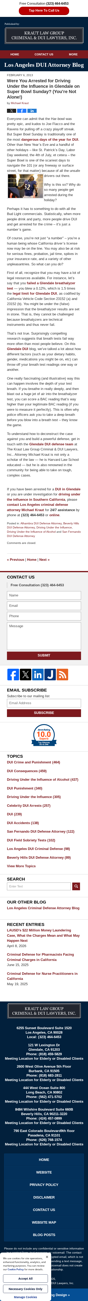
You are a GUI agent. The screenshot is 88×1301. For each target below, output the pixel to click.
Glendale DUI (18, 349)
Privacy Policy (44, 1185)
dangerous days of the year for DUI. (50, 140)
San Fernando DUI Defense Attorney (40, 831)
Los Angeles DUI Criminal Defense (38, 849)
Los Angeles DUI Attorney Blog (44, 33)
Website (44, 1172)
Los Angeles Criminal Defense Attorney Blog (43, 908)
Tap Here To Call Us (44, 10)
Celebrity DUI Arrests (29, 806)
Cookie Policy (16, 1269)
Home (14, 54)
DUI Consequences (27, 771)
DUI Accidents (23, 823)
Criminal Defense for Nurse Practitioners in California (42, 976)
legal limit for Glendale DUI (34, 293)
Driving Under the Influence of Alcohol (31, 531)
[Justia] (50, 674)
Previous (15, 560)
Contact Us (44, 54)
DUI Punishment (24, 788)
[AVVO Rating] (44, 735)
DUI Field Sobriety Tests (31, 840)
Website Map (44, 1222)
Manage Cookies (25, 1297)
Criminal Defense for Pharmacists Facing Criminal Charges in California (40, 957)
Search (76, 886)
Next (44, 560)
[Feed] (62, 674)
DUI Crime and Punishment (33, 762)
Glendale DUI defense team (51, 444)
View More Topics (21, 866)
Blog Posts (44, 1235)
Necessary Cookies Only (25, 1289)
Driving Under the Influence (54, 527)
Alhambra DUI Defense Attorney (41, 523)
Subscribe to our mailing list (28, 696)
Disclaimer (44, 1197)
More (73, 54)
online (54, 515)
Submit (44, 655)
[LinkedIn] (38, 674)
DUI (14, 814)
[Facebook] (13, 674)
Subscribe (44, 713)
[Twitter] (25, 674)
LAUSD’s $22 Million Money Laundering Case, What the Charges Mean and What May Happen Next (43, 935)
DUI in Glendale (67, 489)
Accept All (25, 1278)
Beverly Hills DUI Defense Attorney (39, 858)
